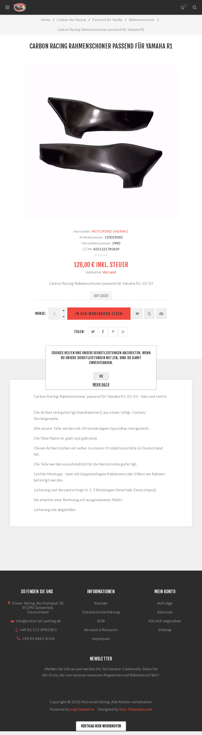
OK (101, 376)
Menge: (40, 313)
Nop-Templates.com (135, 709)
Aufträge (165, 603)
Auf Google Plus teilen (123, 331)
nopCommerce (82, 709)
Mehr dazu (101, 384)
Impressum (101, 638)
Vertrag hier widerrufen (101, 726)
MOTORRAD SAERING (110, 231)
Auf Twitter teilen (92, 331)
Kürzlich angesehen (165, 621)
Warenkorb (185, 5)
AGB (101, 621)
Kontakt (101, 603)
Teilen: (79, 331)
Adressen (165, 612)
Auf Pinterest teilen (113, 331)
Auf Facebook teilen (102, 331)
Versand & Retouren (101, 629)
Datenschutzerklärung (101, 612)
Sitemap (164, 629)
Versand (109, 272)
